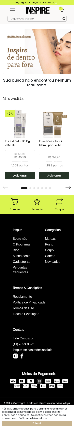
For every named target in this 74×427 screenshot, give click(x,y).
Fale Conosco (23, 338)
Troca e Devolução (26, 314)
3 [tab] (34, 188)
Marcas (50, 238)
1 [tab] (24, 188)
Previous (5, 187)
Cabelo (50, 256)
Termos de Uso (23, 308)
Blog (16, 250)
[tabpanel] (20, 143)
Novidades (52, 261)
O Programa (21, 244)
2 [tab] (30, 188)
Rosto (49, 244)
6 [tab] (46, 188)
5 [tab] (42, 188)
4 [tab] (38, 188)
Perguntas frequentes (20, 270)
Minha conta (22, 256)
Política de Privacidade (29, 302)
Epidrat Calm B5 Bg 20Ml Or (17, 143)
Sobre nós (20, 238)
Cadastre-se (21, 261)
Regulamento (22, 296)
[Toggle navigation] (12, 10)
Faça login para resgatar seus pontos (35, 2)
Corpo (49, 250)
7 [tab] (50, 188)
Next (68, 187)
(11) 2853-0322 (23, 344)
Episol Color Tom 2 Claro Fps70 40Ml (50, 143)
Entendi (37, 423)
